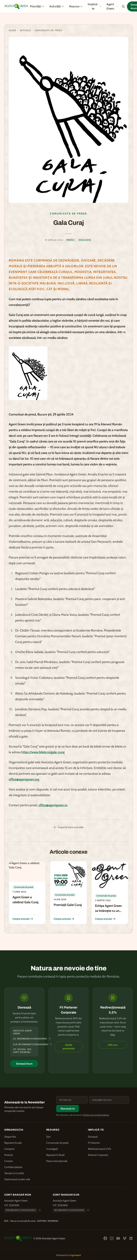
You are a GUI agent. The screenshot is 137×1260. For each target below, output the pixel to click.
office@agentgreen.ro (53, 805)
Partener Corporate (98, 1155)
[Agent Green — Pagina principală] (16, 6)
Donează (93, 1136)
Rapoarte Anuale (13, 1142)
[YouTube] (118, 1238)
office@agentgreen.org (24, 779)
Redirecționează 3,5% (99, 1148)
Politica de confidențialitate (96, 1115)
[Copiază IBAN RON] (40, 1210)
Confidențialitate (13, 1167)
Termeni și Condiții (14, 1173)
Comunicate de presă (48, 30)
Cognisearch (75, 1255)
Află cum (113, 1044)
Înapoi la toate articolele (70, 827)
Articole (25, 30)
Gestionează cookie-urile (17, 1179)
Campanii (9, 1148)
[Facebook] (105, 1238)
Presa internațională (56, 1161)
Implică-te (93, 6)
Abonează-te (67, 1108)
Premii (70, 240)
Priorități (35, 6)
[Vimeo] (124, 1238)
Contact (8, 1161)
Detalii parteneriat (69, 1046)
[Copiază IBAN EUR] (88, 1210)
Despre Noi (10, 1136)
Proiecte (8, 1155)
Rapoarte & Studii (55, 1155)
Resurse (74, 6)
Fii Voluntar (94, 1142)
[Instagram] (111, 1238)
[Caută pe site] (123, 6)
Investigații (52, 1148)
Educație (85, 240)
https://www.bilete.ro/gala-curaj (43, 752)
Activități (55, 6)
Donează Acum (24, 1063)
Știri (48, 1136)
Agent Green (110, 6)
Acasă (12, 30)
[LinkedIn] (131, 1238)
